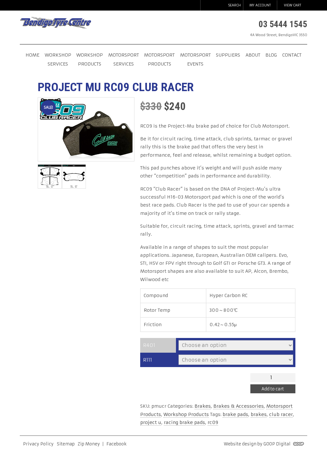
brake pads (235, 414)
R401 (149, 345)
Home (32, 55)
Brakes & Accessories (238, 406)
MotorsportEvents (195, 59)
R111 (147, 360)
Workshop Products (186, 414)
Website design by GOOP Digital (258, 444)
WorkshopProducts (89, 59)
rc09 (213, 422)
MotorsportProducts (159, 59)
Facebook (116, 444)
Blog (271, 55)
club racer (281, 414)
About (253, 55)
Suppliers (228, 55)
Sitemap (66, 444)
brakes (259, 414)
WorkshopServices (58, 59)
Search (234, 5)
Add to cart (273, 389)
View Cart (292, 5)
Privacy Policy (38, 444)
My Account (260, 5)
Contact (291, 55)
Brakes (202, 406)
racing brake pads (184, 422)
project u (150, 422)
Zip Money (89, 444)
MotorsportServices (123, 59)
